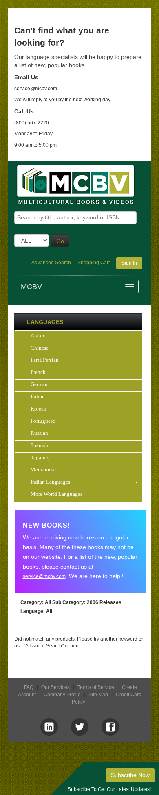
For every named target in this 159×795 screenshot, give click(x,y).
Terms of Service (95, 687)
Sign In (129, 263)
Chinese (40, 348)
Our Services (55, 687)
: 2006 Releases (86, 602)
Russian (39, 433)
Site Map (98, 694)
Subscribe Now (130, 775)
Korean (38, 409)
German (39, 384)
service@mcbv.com (44, 576)
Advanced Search (51, 262)
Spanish (39, 445)
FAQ (28, 687)
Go (60, 241)
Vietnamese (43, 470)
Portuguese (43, 421)
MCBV (31, 286)
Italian (38, 396)
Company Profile (62, 694)
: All (35, 602)
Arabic (38, 335)
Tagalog (40, 457)
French (38, 372)
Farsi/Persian (45, 360)
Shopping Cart (93, 262)
